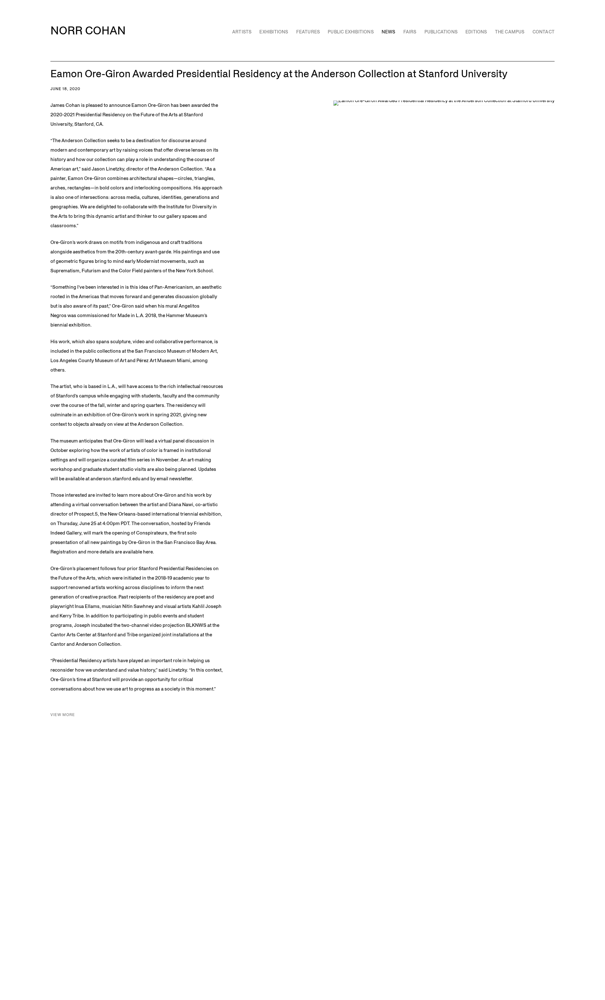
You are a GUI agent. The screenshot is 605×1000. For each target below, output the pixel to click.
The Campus (510, 32)
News (388, 32)
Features (308, 32)
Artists (241, 32)
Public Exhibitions (351, 32)
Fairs (410, 32)
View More (62, 714)
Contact (544, 32)
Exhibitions (273, 32)
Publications (441, 32)
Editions (476, 32)
